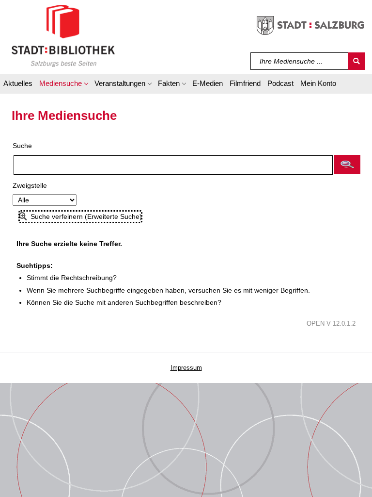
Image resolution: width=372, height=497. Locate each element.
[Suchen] (356, 61)
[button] (63, 85)
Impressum (186, 367)
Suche (22, 145)
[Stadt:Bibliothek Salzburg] (63, 35)
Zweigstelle (30, 185)
